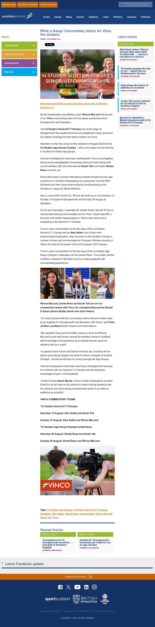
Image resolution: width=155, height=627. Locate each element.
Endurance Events (14, 54)
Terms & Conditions (82, 611)
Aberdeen (45, 513)
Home (46, 17)
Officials (145, 17)
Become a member (27, 5)
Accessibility (46, 611)
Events (80, 17)
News (69, 17)
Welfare (117, 17)
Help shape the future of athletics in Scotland (134, 86)
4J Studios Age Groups (59, 509)
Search (149, 4)
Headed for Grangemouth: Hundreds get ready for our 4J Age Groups (95, 542)
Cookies (67, 611)
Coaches (131, 17)
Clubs (106, 17)
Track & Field (11, 45)
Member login (9, 5)
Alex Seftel (58, 513)
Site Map (98, 611)
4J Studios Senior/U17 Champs (90, 509)
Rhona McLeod (104, 513)
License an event (48, 5)
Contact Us (109, 611)
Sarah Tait (45, 517)
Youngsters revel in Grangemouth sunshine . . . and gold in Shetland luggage (57, 543)
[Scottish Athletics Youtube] (77, 586)
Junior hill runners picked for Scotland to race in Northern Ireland (135, 103)
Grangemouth (87, 513)
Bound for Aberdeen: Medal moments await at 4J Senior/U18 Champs (135, 120)
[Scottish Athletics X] (68, 586)
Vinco (55, 517)
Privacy (58, 611)
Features (9, 72)
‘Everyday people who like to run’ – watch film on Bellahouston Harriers (136, 71)
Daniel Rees (71, 513)
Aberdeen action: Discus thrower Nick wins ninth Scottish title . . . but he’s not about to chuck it (134, 53)
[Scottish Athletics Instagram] (94, 586)
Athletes (93, 17)
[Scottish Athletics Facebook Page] (60, 586)
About (57, 17)
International (12, 63)
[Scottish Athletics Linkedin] (86, 586)
